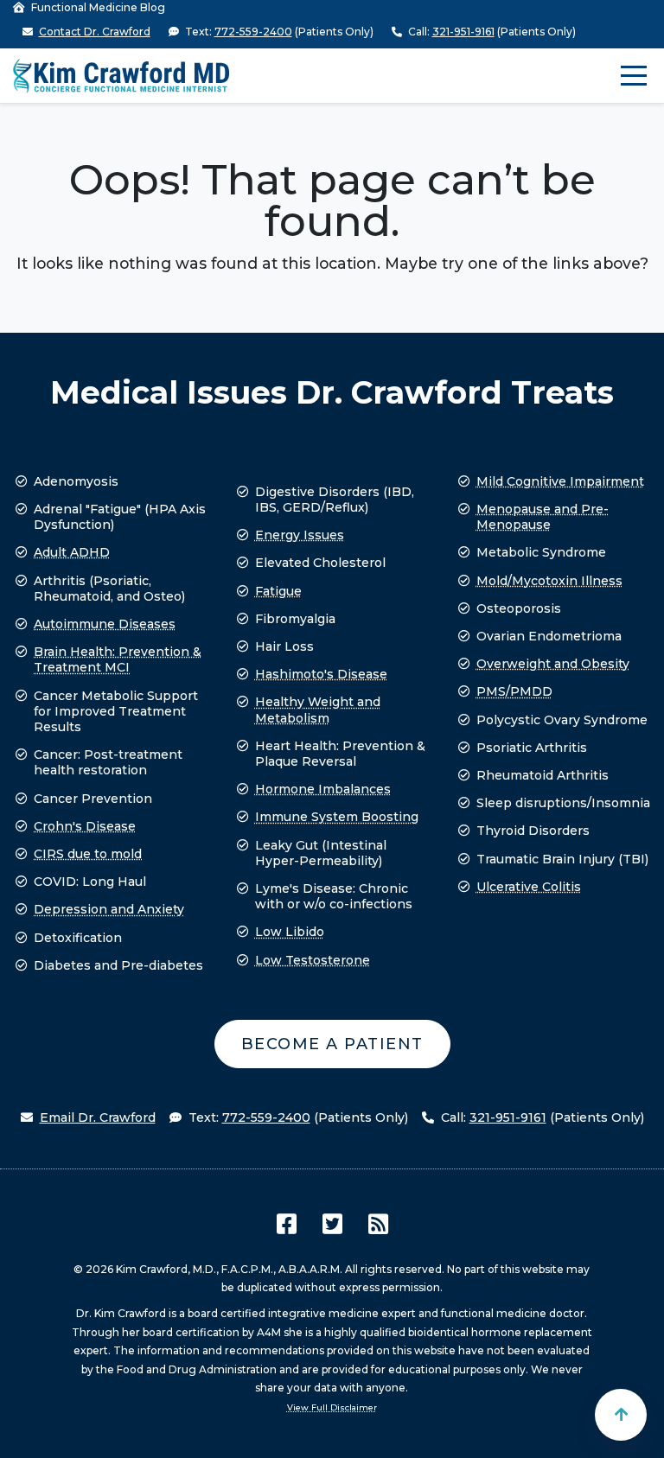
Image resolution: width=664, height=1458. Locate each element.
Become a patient (332, 1044)
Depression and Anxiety (109, 909)
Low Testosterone (312, 960)
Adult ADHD (72, 552)
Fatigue (278, 591)
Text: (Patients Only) (278, 31)
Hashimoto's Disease (321, 674)
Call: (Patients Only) (490, 31)
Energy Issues (299, 535)
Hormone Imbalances (323, 789)
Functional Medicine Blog (97, 7)
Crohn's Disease (85, 826)
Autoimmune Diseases (105, 624)
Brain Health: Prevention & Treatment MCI (117, 659)
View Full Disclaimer (332, 1407)
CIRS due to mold (88, 854)
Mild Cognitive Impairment (560, 481)
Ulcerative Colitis (528, 887)
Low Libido (289, 931)
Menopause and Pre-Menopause (542, 516)
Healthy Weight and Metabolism (317, 709)
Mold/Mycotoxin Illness (549, 581)
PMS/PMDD (514, 691)
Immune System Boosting (336, 817)
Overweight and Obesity (552, 664)
